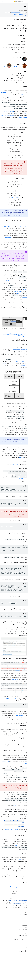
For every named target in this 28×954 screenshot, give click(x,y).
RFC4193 (18, 293)
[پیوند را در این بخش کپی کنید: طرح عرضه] (18, 123)
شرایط (26, 947)
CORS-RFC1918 (6, 226)
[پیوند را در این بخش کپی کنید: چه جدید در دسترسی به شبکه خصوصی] (5, 403)
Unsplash (12, 887)
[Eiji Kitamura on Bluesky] (14, 67)
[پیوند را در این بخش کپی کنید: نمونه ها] (21, 461)
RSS (26, 942)
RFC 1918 (21, 478)
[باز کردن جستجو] (11, 1)
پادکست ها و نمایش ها (23, 929)
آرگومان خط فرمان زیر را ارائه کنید (10, 698)
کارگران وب (19, 859)
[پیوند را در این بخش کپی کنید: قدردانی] (20, 883)
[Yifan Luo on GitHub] (5, 67)
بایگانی (25, 927)
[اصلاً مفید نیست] (17, 22)
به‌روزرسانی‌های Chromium (22, 922)
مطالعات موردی (24, 925)
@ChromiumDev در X (22, 935)
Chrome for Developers (22, 19)
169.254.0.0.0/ (17, 291)
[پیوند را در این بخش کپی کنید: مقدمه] (21, 86)
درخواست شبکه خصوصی (13, 97)
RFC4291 (8, 280)
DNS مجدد (21, 457)
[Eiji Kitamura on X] (20, 67)
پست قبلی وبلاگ (7, 237)
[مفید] (19, 22)
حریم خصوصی (20, 947)
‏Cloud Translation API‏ (15, 12)
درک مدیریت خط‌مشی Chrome (11, 829)
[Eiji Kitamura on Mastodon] (16, 67)
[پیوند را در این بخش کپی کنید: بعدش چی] (19, 853)
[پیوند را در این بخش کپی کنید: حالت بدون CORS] (18, 468)
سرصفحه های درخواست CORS (20, 361)
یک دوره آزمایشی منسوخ (16, 197)
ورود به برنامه (4, 1)
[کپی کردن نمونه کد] (26, 486)
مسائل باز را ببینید (24, 917)
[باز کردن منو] (25, 1)
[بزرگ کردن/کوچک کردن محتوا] (18, 35)
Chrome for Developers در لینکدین (20, 939)
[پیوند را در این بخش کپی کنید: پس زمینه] (20, 344)
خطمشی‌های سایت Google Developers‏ (20, 903)
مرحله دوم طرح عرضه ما (19, 715)
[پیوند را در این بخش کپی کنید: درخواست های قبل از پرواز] (9, 340)
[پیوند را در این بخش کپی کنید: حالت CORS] (20, 537)
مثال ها (14, 805)
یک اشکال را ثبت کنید (23, 914)
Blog (25, 6)
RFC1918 (25, 289)
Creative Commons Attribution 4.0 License (18, 900)
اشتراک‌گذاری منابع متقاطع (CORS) (20, 349)
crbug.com (17, 845)
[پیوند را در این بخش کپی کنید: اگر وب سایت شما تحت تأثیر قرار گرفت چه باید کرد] (18, 725)
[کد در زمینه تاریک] (24, 486)
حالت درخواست (15, 464)
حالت (11, 424)
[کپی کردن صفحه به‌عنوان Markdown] (21, 31)
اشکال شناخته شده (15, 679)
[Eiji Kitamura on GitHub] (18, 67)
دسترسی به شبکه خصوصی (21, 226)
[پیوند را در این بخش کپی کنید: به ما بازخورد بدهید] (13, 835)
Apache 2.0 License (19, 902)
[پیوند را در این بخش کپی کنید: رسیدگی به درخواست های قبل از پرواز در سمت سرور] (23, 752)
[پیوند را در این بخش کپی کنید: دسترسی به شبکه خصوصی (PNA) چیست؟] (20, 222)
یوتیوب (25, 937)
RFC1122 (21, 278)
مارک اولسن (18, 887)
